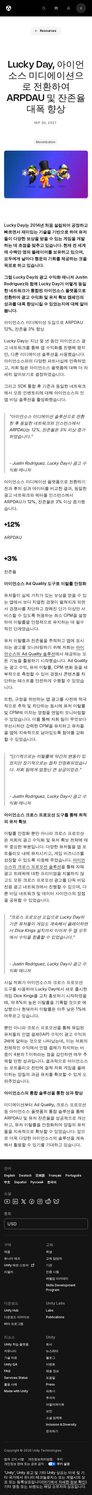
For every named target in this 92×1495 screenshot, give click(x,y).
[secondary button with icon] (81, 8)
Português (73, 1175)
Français (55, 1175)
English (9, 1175)
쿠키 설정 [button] (63, 1464)
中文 (7, 1182)
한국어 (51, 1182)
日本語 (40, 1175)
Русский (36, 1182)
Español (20, 1182)
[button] (46, 31)
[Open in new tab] (32, 1265)
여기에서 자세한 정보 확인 (64, 1482)
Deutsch (25, 1175)
